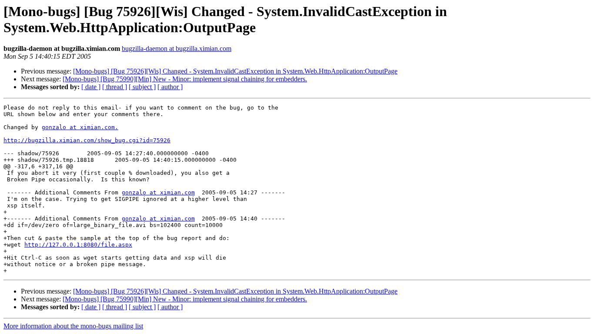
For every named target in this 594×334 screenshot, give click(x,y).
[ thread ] (114, 86)
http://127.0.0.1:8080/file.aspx (78, 244)
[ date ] (90, 86)
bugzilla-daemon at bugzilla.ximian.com (176, 48)
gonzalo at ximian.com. (80, 127)
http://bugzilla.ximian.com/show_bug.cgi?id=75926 (86, 140)
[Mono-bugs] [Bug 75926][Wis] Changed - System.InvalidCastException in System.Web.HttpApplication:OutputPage (235, 71)
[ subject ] (142, 86)
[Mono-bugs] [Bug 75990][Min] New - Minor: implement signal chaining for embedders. (185, 79)
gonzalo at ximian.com (158, 192)
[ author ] (170, 86)
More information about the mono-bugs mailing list (73, 326)
